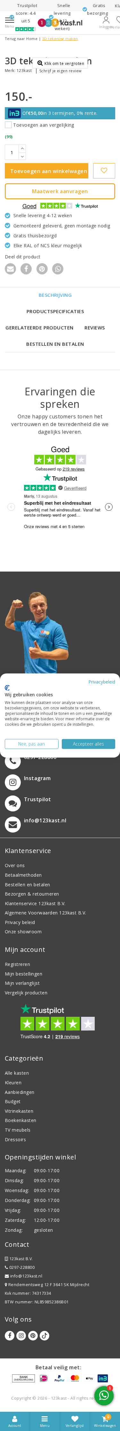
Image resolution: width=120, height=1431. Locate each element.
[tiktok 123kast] (44, 1335)
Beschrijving (55, 295)
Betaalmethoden (23, 875)
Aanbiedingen (20, 1092)
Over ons (15, 865)
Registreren (17, 964)
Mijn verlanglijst (22, 983)
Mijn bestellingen (23, 974)
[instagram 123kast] (21, 1335)
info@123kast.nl (26, 1276)
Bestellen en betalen (55, 344)
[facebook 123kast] (9, 1335)
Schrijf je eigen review (60, 71)
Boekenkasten (20, 1120)
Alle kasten (17, 1073)
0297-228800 (21, 1267)
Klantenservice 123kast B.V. (35, 903)
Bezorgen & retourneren (32, 894)
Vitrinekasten (19, 1111)
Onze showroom (23, 932)
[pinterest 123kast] (33, 1335)
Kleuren (13, 1082)
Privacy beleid (20, 922)
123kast (24, 70)
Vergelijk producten (26, 993)
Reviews (94, 327)
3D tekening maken (60, 38)
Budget (13, 1101)
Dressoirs (15, 1139)
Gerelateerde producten (39, 327)
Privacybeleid (101, 682)
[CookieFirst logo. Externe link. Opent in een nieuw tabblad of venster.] (7, 688)
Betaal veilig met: (59, 1367)
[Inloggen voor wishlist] (104, 170)
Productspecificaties (55, 311)
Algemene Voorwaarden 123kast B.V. (45, 913)
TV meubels (18, 1130)
